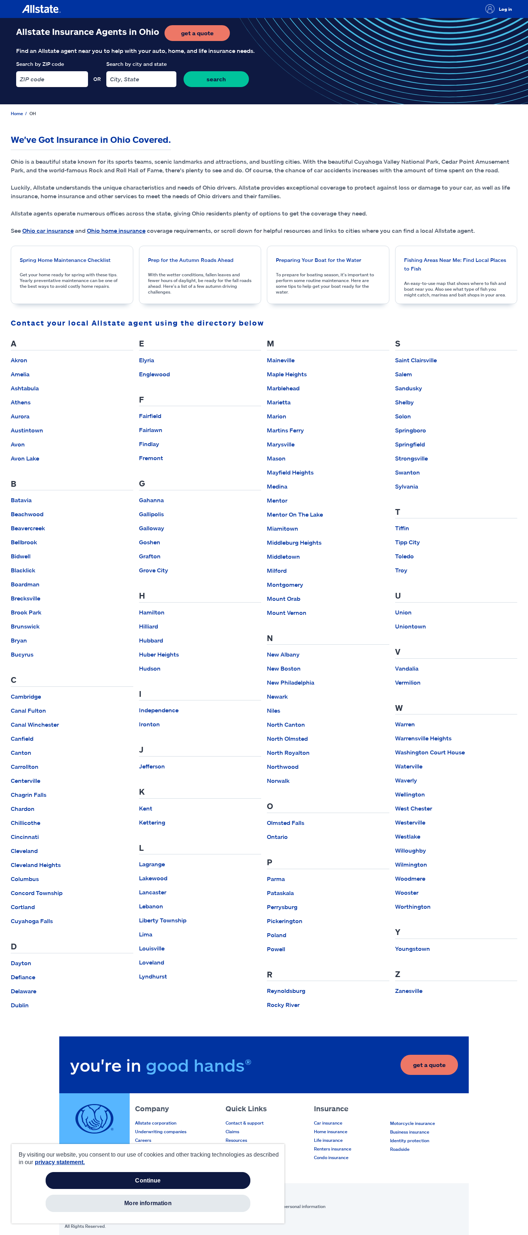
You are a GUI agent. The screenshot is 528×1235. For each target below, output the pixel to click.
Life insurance (328, 1140)
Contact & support (245, 1122)
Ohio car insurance (48, 230)
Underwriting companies (160, 1131)
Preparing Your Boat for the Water (318, 260)
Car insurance (328, 1122)
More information (148, 1203)
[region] (147, 1183)
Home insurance (330, 1131)
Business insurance (409, 1131)
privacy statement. (60, 1162)
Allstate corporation (155, 1122)
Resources (236, 1140)
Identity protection (409, 1140)
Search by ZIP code (40, 64)
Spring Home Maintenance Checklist (65, 260)
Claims (232, 1131)
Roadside (399, 1149)
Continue (148, 1180)
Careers (143, 1140)
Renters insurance (332, 1148)
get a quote (205, 35)
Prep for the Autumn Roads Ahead (190, 260)
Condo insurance (331, 1157)
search (216, 79)
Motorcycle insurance (412, 1123)
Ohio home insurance (116, 230)
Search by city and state (136, 64)
